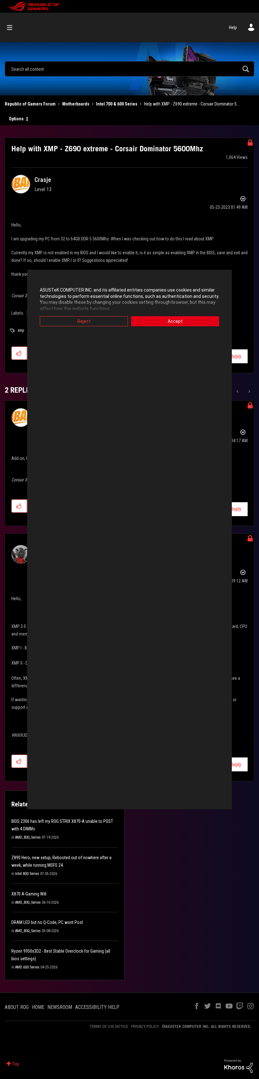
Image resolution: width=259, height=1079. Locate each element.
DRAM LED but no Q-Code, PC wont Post (47, 922)
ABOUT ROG (17, 1007)
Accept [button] (175, 321)
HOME (38, 1007)
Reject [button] (84, 321)
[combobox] (129, 68)
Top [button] (15, 1063)
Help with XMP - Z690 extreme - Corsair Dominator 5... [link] (191, 103)
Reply (235, 356)
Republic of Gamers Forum (30, 103)
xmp (21, 330)
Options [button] (16, 118)
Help (233, 27)
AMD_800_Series (28, 837)
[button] (19, 353)
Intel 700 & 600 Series (116, 103)
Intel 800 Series (27, 873)
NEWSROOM (59, 1007)
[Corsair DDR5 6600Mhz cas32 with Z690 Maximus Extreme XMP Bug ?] (248, 391)
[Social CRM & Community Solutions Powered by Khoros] (238, 1065)
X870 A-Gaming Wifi (28, 893)
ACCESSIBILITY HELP (97, 1007)
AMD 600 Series (27, 967)
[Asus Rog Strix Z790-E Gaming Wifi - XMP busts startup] (238, 391)
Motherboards (75, 103)
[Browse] (13, 27)
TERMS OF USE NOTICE (109, 1026)
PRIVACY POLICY (145, 1026)
